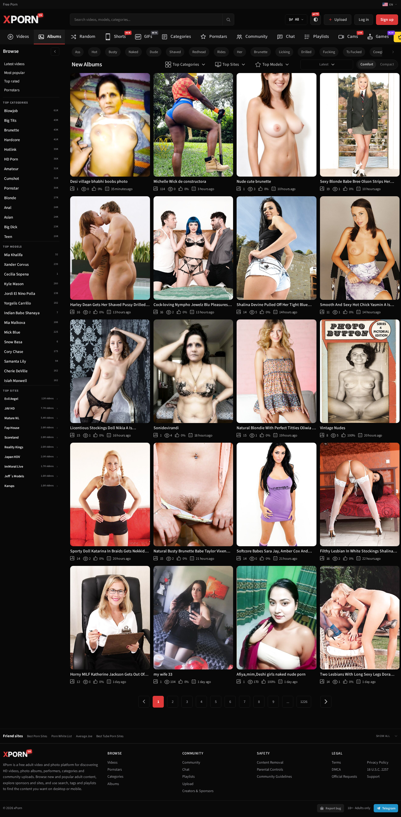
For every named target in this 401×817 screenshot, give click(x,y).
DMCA (336, 769)
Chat (185, 769)
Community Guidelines (274, 776)
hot (94, 52)
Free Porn (10, 4)
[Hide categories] (55, 51)
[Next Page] (325, 702)
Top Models (272, 64)
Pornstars (11, 90)
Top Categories (186, 64)
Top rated (11, 81)
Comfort (366, 64)
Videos (112, 762)
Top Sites (231, 64)
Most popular (14, 72)
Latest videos (14, 64)
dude (154, 52)
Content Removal (270, 762)
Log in (364, 19)
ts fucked (354, 52)
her (239, 52)
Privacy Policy (377, 762)
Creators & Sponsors (197, 791)
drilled (306, 52)
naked (133, 52)
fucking (329, 52)
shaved (175, 52)
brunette (260, 52)
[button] (394, 52)
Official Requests (344, 776)
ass (77, 52)
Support (373, 776)
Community (191, 762)
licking (284, 52)
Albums (113, 783)
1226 (303, 701)
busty (113, 52)
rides (221, 52)
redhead (199, 52)
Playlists (188, 776)
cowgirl (379, 52)
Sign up (387, 19)
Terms (336, 762)
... (288, 701)
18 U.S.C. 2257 (377, 769)
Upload (187, 783)
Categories (115, 776)
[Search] (228, 19)
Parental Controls (270, 769)
